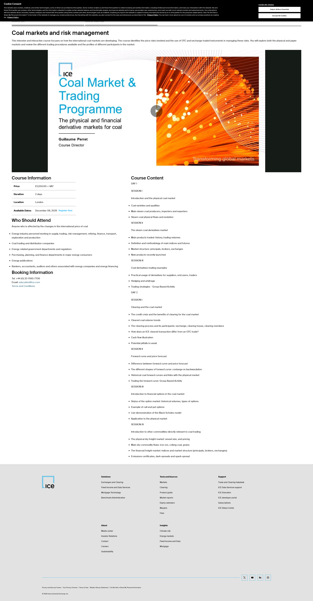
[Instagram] (268, 578)
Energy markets (167, 536)
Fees (162, 513)
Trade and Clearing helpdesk (231, 482)
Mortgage (164, 546)
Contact (104, 541)
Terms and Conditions (23, 286)
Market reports (166, 497)
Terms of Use (83, 588)
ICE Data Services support (230, 487)
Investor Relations (109, 536)
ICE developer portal (227, 497)
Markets (163, 482)
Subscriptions (224, 503)
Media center (107, 531)
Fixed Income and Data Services (115, 487)
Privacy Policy (152, 15)
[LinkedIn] (260, 578)
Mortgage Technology (111, 492)
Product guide (166, 492)
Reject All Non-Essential (279, 9)
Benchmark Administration (113, 497)
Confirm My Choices (266, 5)
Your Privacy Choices (70, 588)
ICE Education (224, 492)
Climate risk (165, 531)
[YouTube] (252, 578)
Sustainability (107, 551)
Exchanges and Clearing (112, 482)
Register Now (65, 210)
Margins (163, 508)
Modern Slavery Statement (99, 588)
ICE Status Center (226, 508)
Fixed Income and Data (170, 541)
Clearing (164, 487)
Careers (104, 546)
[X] (244, 578)
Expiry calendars (167, 503)
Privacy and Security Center (51, 588)
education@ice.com (29, 282)
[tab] (48, 22)
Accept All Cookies (279, 16)
